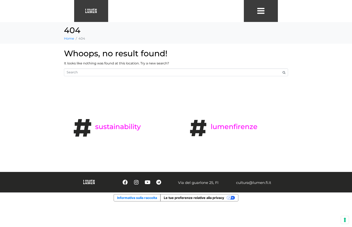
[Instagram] (136, 182)
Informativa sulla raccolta (137, 198)
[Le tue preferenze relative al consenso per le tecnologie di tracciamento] (345, 220)
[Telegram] (159, 182)
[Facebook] (125, 182)
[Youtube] (147, 182)
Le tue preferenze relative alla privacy (194, 198)
